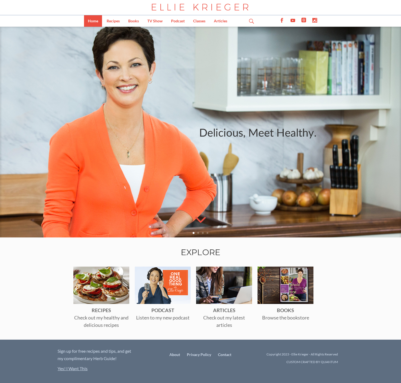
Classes (199, 21)
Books (133, 21)
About (174, 354)
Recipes (113, 21)
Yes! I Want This (73, 368)
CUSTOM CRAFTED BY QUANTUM (312, 362)
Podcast (178, 21)
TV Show (155, 21)
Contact (224, 354)
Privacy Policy (199, 354)
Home (93, 21)
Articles (220, 21)
